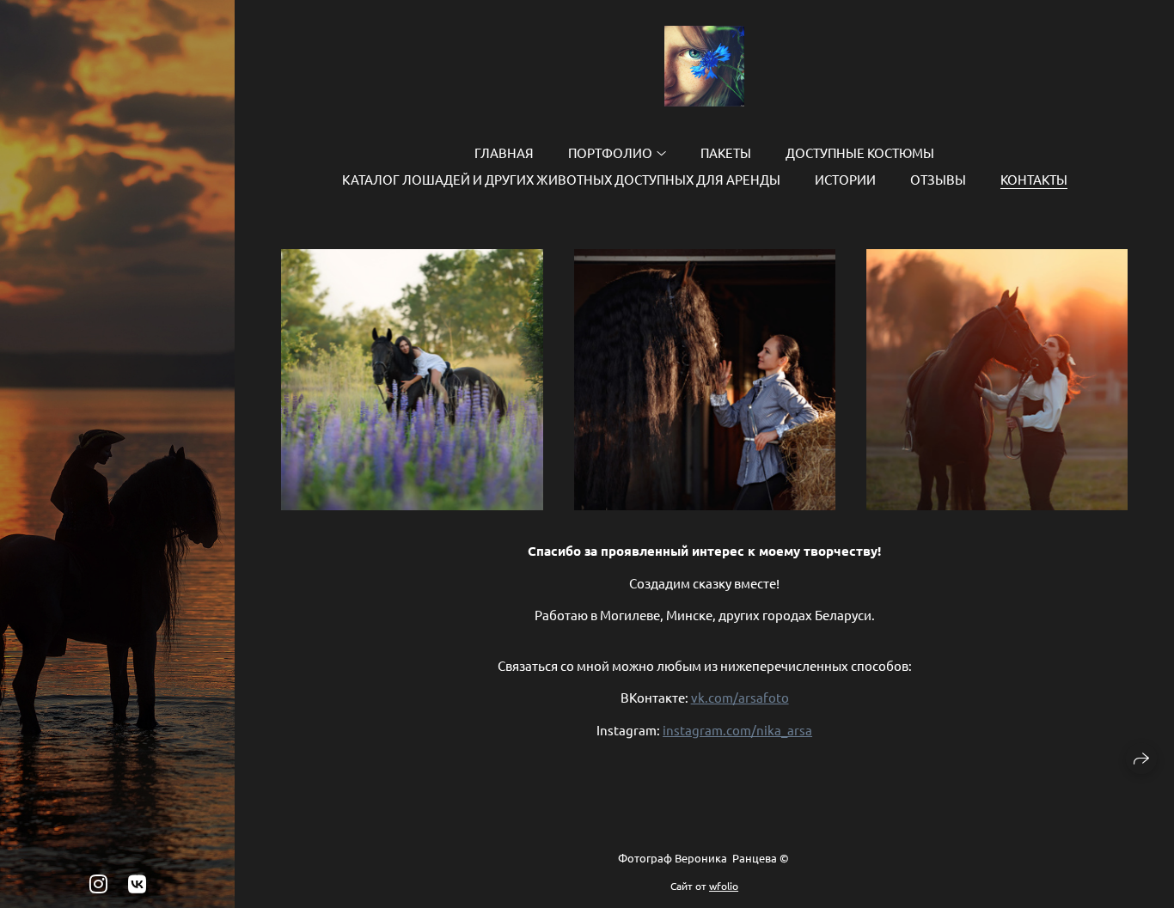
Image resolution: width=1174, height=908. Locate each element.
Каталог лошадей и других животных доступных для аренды (561, 179)
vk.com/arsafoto (740, 697)
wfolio (723, 886)
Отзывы (938, 179)
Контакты (1033, 179)
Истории (845, 179)
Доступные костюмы (860, 152)
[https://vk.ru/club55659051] (137, 883)
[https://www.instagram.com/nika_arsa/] (98, 883)
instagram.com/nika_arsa (737, 730)
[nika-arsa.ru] (704, 66)
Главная (504, 152)
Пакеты (725, 152)
